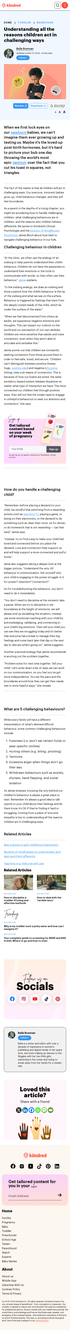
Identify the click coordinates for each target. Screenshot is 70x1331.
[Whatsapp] (38, 1110)
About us (7, 1276)
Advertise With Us (13, 1285)
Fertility (6, 1218)
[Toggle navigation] (65, 5)
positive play (19, 368)
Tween (6, 1244)
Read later (37, 106)
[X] (19, 1110)
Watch (6, 1252)
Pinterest (57, 999)
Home (8, 22)
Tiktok (46, 999)
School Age (9, 1239)
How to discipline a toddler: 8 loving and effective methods (16, 900)
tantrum (20, 162)
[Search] (57, 5)
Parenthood (9, 1248)
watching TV (30, 514)
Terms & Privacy (11, 1293)
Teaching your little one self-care (24, 863)
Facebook (12, 999)
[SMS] (44, 1110)
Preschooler (9, 1235)
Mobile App (9, 1280)
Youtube (35, 999)
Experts (6, 1257)
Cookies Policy (11, 1289)
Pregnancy (8, 1222)
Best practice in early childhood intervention (31, 845)
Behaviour (45, 22)
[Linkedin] (25, 1110)
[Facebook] (31, 1110)
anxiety (58, 772)
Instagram (23, 999)
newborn (19, 132)
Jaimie (22, 280)
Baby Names (9, 1261)
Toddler (24, 22)
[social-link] (13, 1166)
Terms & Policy (41, 1321)
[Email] (50, 1110)
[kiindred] (11, 5)
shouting (51, 368)
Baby (5, 1227)
